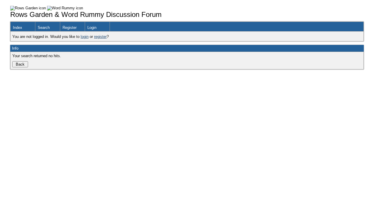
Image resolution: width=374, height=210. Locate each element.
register (100, 36)
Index (17, 27)
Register (70, 27)
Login (91, 27)
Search (44, 27)
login (85, 36)
